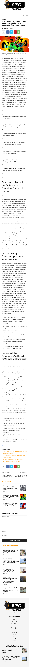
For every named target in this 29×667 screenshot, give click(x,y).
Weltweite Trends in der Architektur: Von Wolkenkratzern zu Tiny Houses (10, 589)
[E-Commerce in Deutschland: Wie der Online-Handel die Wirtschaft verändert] (23, 570)
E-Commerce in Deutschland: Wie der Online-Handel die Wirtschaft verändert (9, 570)
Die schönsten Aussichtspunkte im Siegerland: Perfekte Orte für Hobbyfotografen (11, 560)
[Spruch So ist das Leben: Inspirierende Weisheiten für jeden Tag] (23, 497)
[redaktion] (3, 28)
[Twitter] (11, 32)
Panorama (4, 19)
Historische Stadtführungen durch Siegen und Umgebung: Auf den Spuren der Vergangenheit (10, 580)
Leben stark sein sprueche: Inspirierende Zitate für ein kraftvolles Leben (10, 487)
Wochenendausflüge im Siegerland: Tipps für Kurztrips (10, 552)
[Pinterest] (15, 32)
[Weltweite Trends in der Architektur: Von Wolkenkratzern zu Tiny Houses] (23, 590)
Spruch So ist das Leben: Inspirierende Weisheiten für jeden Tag (11, 496)
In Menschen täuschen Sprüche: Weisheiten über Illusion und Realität (21, 475)
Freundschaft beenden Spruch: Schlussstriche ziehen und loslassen (7, 475)
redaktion (6, 28)
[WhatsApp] (18, 32)
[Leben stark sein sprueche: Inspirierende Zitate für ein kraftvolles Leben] (23, 488)
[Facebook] (8, 32)
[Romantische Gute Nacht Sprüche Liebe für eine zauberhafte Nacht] (23, 506)
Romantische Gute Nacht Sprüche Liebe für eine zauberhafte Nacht (10, 505)
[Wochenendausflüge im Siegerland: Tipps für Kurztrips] (23, 553)
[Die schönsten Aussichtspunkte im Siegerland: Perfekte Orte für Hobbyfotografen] (23, 561)
